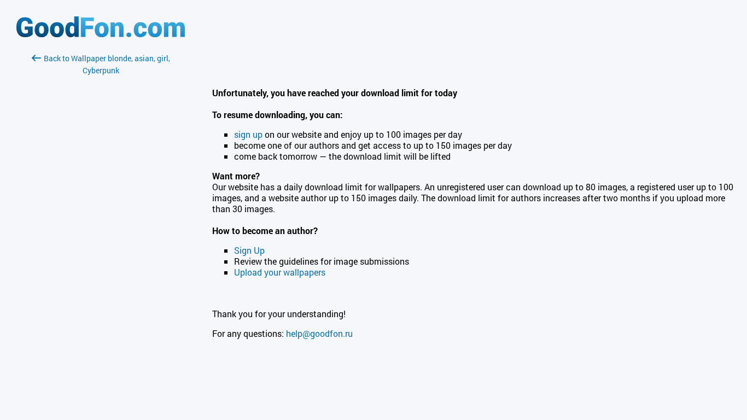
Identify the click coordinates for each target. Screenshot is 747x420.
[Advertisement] (100, 206)
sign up (248, 134)
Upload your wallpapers (279, 272)
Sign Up (249, 250)
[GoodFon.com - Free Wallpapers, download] (100, 34)
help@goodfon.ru (319, 333)
